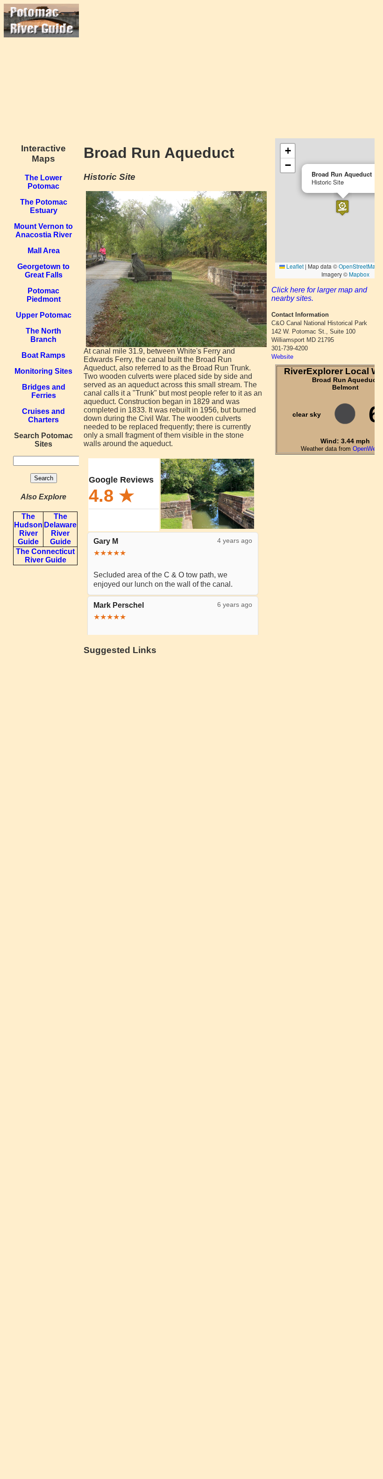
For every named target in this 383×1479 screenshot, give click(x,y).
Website (282, 356)
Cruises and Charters (43, 415)
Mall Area (44, 251)
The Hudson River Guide (28, 529)
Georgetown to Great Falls (43, 271)
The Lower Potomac (43, 182)
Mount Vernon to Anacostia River (43, 230)
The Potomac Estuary (43, 206)
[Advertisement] (229, 69)
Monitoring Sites (43, 371)
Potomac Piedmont (44, 295)
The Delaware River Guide (60, 529)
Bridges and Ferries (43, 391)
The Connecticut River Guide (45, 556)
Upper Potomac (43, 315)
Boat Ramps (43, 355)
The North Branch (43, 335)
